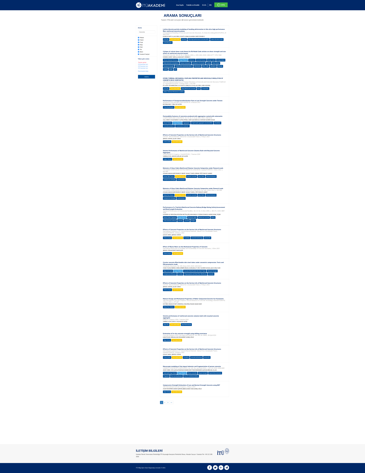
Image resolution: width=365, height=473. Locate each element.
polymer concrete (191, 176)
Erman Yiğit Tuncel (169, 176)
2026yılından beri (143, 64)
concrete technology (197, 238)
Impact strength (203, 373)
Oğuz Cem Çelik (168, 271)
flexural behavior (211, 176)
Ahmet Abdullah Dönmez (170, 60)
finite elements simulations (171, 63)
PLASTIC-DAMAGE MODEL (191, 376)
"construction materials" (182, 126)
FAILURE (220, 66)
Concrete (211, 274)
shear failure (216, 63)
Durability (186, 238)
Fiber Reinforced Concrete (188, 88)
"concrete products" (169, 126)
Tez (141, 49)
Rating (213, 217)
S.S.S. (204, 5)
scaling (209, 63)
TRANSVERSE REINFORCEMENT (184, 66)
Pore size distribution (176, 376)
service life (207, 238)
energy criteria (221, 60)
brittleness (192, 60)
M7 (175, 69)
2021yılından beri (143, 68)
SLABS (165, 69)
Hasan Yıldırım (167, 123)
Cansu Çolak (167, 141)
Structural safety (192, 217)
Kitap (141, 45)
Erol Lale (166, 39)
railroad (180, 220)
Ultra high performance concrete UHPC (198, 39)
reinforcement (181, 179)
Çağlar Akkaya (167, 159)
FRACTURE (205, 66)
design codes (211, 60)
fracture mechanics (185, 63)
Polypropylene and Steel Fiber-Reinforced (195, 274)
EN (210, 5)
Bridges (193, 220)
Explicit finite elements (215, 373)
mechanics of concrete (199, 63)
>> (171, 402)
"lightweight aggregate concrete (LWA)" (202, 123)
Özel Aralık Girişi (143, 71)
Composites (205, 88)
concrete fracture (201, 60)
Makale (142, 37)
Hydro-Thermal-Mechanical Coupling (174, 91)
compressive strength (169, 179)
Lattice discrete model (217, 39)
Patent (141, 40)
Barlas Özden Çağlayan (170, 217)
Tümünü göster (142, 62)
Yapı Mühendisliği (186, 324)
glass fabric (201, 176)
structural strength (168, 66)
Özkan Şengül (167, 238)
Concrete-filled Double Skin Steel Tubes (194, 271)
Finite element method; (170, 220)
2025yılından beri (143, 66)
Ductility (180, 274)
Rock (198, 88)
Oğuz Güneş (167, 340)
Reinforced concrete (204, 217)
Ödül (141, 47)
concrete (186, 220)
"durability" (217, 123)
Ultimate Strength (212, 271)
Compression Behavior (170, 274)
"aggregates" (186, 123)
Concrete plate (168, 42)
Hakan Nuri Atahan (169, 195)
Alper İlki (166, 324)
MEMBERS (213, 66)
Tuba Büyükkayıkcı (169, 107)
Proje (141, 42)
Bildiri (141, 52)
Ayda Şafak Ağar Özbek (170, 373)
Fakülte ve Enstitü (192, 5)
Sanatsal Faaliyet (144, 54)
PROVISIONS (197, 66)
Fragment (166, 376)
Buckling (184, 39)
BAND (171, 69)
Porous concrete (192, 373)
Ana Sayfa (180, 5)
